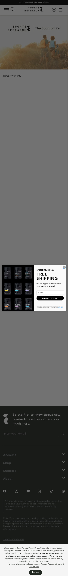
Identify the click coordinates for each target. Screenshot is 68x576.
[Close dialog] (64, 267)
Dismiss (35, 572)
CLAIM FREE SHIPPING (50, 298)
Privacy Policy (28, 548)
